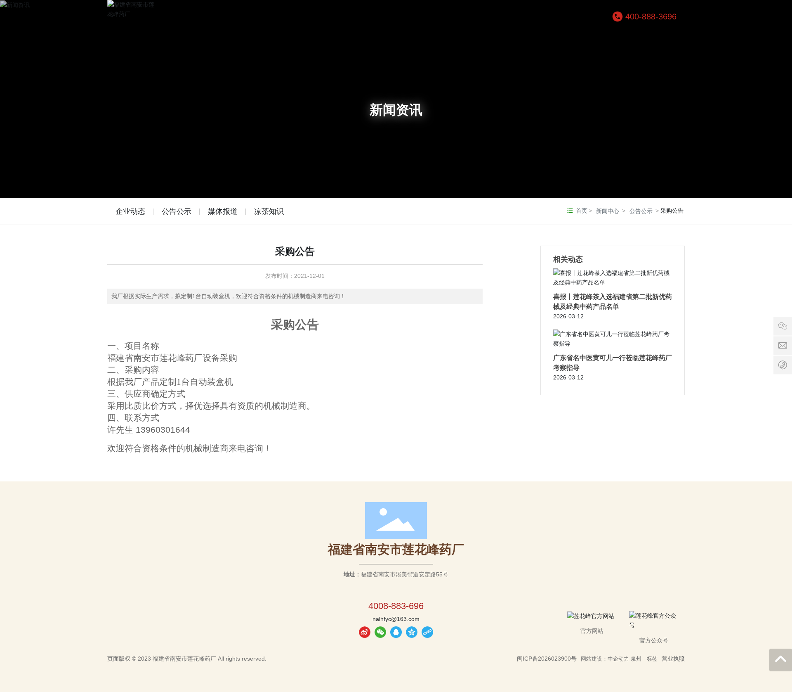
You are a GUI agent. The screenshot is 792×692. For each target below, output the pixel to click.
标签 (652, 659)
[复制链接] (427, 632)
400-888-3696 (650, 16)
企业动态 (130, 211)
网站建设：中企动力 (605, 659)
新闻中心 (607, 211)
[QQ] (396, 632)
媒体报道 (223, 211)
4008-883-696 (396, 606)
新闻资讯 (396, 109)
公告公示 (176, 211)
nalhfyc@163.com (396, 619)
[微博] (364, 632)
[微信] (380, 632)
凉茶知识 (269, 211)
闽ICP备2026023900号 (547, 658)
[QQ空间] (411, 632)
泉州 (636, 659)
